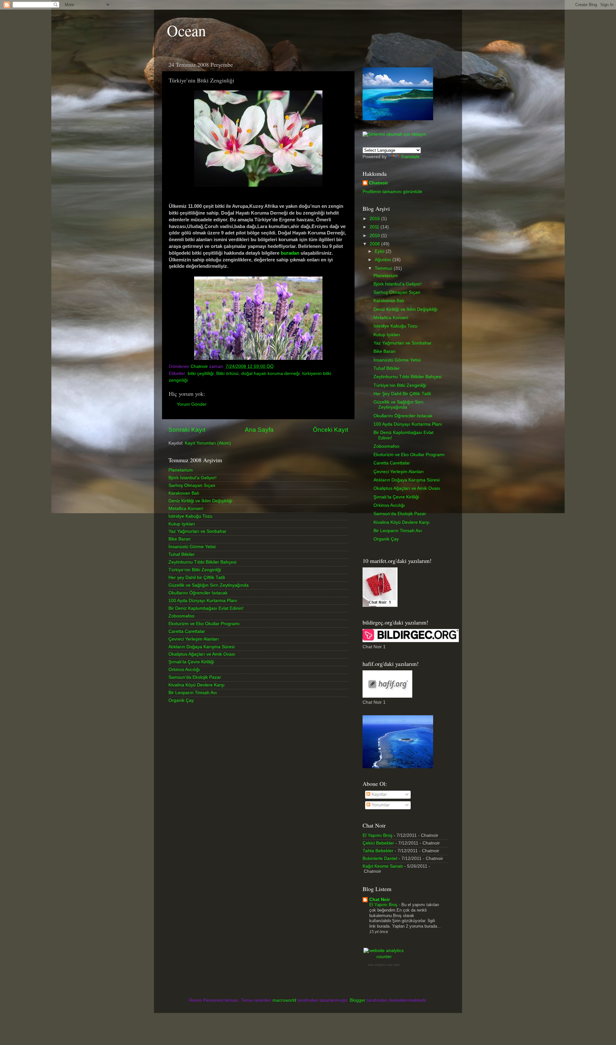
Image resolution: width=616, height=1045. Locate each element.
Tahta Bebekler (378, 850)
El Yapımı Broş (377, 835)
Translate (410, 156)
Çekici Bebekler (378, 843)
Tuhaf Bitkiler (181, 554)
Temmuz (384, 268)
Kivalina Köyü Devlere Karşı (196, 685)
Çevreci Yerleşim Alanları (193, 639)
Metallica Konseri (185, 508)
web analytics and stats (384, 964)
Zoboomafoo (181, 616)
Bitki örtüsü (227, 373)
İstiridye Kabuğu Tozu (190, 516)
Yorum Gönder (192, 404)
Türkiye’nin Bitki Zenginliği (194, 569)
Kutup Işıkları (181, 524)
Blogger (357, 1000)
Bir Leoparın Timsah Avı (192, 692)
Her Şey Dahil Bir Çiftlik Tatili (402, 393)
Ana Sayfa (259, 429)
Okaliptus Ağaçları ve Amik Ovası (201, 654)
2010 (375, 235)
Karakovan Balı (183, 493)
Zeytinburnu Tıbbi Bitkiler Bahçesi (202, 562)
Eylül (380, 251)
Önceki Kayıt (330, 429)
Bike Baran (179, 539)
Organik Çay (181, 700)
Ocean (186, 30)
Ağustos (383, 259)
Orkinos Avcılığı (184, 669)
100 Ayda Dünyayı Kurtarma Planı (202, 600)
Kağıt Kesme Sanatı (383, 866)
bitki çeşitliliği (201, 373)
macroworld (284, 1000)
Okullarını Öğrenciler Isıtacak (197, 592)
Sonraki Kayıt (186, 429)
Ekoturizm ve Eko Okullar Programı (204, 623)
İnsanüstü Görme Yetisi (192, 546)
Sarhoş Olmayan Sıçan (191, 485)
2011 (375, 227)
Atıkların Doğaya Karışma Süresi (201, 646)
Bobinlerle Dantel (380, 858)
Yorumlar (380, 805)
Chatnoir (378, 183)
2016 (375, 218)
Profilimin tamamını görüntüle (392, 191)
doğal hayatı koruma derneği (270, 373)
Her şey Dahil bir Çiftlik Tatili (196, 577)
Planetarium (180, 470)
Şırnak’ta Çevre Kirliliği (191, 661)
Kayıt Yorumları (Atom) (208, 443)
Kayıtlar (378, 794)
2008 (375, 244)
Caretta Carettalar (186, 631)
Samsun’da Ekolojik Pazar (194, 677)
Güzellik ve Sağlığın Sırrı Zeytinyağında (208, 585)
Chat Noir (379, 899)
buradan (291, 253)
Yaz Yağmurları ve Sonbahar (197, 531)
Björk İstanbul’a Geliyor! (192, 477)
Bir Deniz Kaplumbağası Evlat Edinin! (206, 608)
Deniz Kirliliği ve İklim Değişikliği (200, 500)
